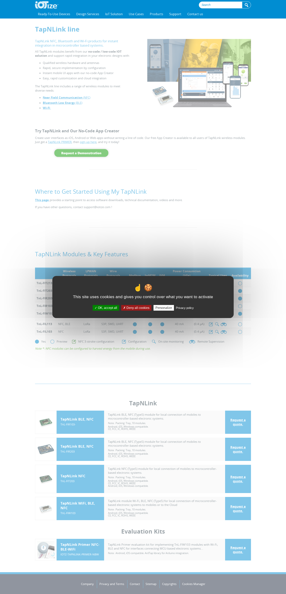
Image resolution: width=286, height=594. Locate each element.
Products (156, 14)
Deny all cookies (137, 307)
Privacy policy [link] (185, 307)
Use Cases (136, 14)
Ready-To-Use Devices (54, 14)
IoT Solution (114, 14)
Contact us (195, 14)
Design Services (87, 14)
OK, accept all (107, 307)
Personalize (163, 307)
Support (175, 14)
